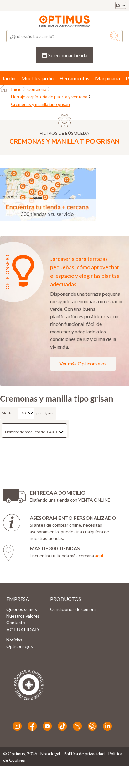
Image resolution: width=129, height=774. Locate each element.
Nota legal (50, 753)
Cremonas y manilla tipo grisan (40, 104)
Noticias (14, 639)
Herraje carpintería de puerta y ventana (49, 96)
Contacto (15, 622)
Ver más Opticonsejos (82, 363)
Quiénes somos (21, 609)
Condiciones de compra (73, 609)
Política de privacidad (84, 753)
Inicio (16, 89)
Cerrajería (36, 89)
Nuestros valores (23, 615)
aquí (99, 555)
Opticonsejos (19, 646)
